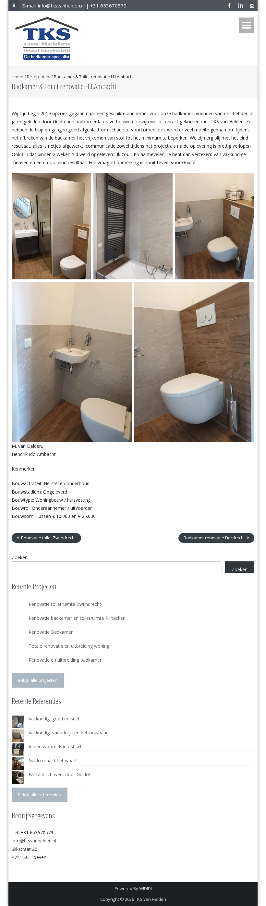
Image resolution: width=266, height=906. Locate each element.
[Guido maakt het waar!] (18, 763)
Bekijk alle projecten (37, 680)
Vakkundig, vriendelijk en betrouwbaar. (69, 732)
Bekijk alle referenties (39, 795)
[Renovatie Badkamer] (18, 635)
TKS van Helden (150, 899)
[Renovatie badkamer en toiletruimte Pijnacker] (18, 621)
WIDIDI (145, 888)
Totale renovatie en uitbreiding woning (69, 646)
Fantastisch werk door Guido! (59, 774)
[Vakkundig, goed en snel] (18, 722)
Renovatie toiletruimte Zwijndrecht (65, 604)
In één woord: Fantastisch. (56, 746)
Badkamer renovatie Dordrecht (215, 538)
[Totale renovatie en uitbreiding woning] (18, 649)
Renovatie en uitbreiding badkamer (65, 660)
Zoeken (20, 557)
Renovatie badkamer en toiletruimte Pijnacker (77, 618)
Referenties (38, 77)
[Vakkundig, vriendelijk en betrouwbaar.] (18, 735)
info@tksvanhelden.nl (34, 841)
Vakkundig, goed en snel (54, 719)
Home (17, 77)
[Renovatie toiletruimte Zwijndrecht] (18, 607)
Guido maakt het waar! (52, 760)
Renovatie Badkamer (51, 632)
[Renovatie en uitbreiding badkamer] (18, 663)
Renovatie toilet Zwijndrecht (48, 538)
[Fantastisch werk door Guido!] (18, 777)
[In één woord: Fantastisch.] (18, 749)
